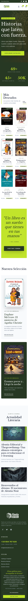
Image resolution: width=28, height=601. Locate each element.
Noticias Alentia (5, 564)
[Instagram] (26, 1)
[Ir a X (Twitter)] (6, 529)
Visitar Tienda (14, 248)
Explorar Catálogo (13, 53)
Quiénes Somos (5, 566)
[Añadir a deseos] (9, 116)
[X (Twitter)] (23, 1)
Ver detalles (8, 334)
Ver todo (24, 102)
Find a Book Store (5, 1)
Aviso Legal (20, 588)
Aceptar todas (14, 596)
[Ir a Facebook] (2, 529)
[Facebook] (21, 1)
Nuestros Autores (5, 561)
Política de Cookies (10, 588)
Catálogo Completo (6, 558)
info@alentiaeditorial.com (7, 547)
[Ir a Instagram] (11, 529)
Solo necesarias (14, 592)
